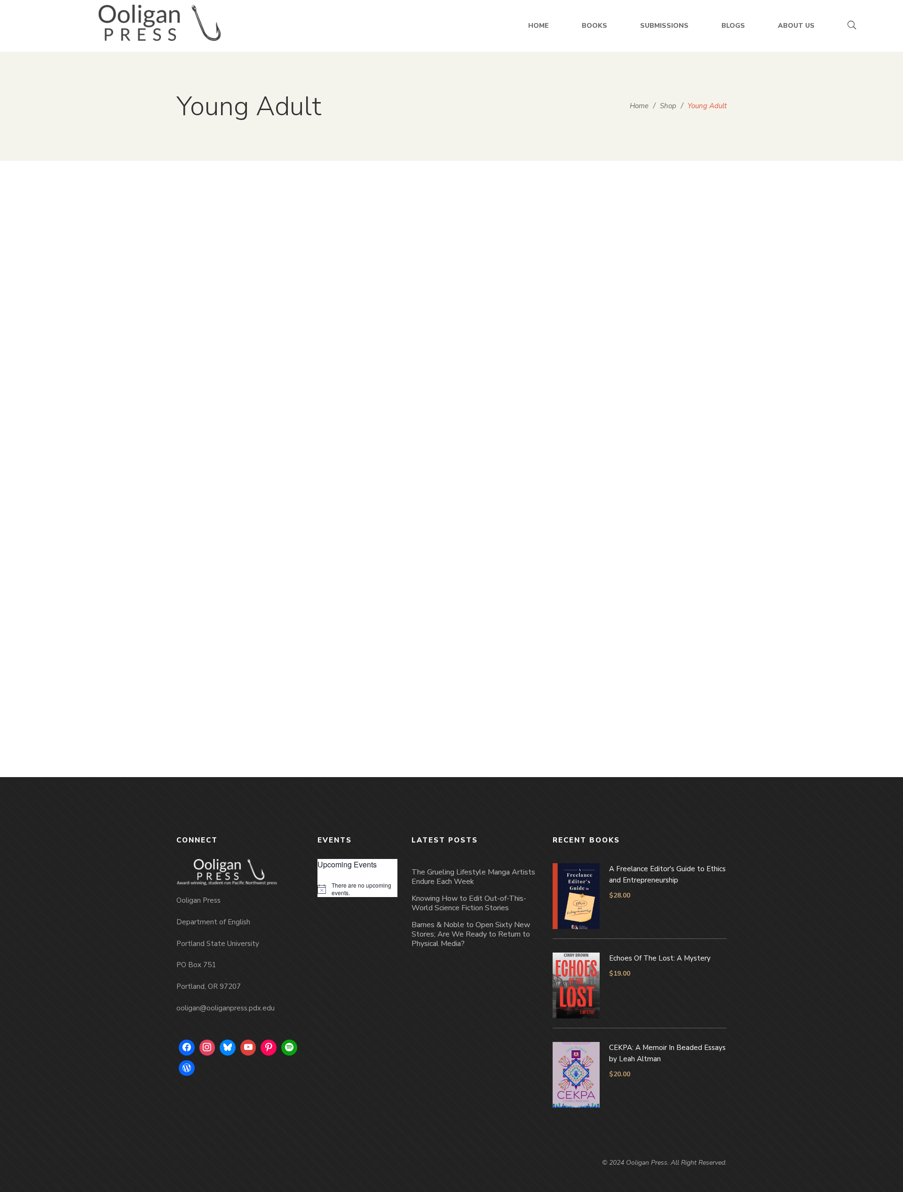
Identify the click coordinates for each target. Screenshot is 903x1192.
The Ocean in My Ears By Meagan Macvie (240, 705)
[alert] (357, 889)
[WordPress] (186, 1068)
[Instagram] (207, 1047)
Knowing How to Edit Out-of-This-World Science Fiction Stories (469, 903)
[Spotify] (289, 1047)
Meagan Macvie (245, 727)
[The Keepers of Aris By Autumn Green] (239, 281)
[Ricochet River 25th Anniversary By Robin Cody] (380, 569)
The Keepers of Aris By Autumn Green (240, 413)
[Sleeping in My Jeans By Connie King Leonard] (663, 285)
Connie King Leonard (668, 442)
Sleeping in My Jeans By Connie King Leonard (663, 421)
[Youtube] (248, 1047)
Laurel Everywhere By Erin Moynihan (381, 421)
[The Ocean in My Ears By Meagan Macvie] (239, 569)
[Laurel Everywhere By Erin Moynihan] (380, 285)
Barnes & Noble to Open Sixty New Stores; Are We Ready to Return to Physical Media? (471, 934)
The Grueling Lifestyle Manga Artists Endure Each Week (473, 877)
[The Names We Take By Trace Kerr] (522, 285)
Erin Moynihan (386, 442)
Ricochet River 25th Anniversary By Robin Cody (381, 705)
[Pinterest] (268, 1047)
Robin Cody (386, 727)
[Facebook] (186, 1047)
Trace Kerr (527, 442)
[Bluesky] (227, 1047)
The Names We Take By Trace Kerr (522, 421)
